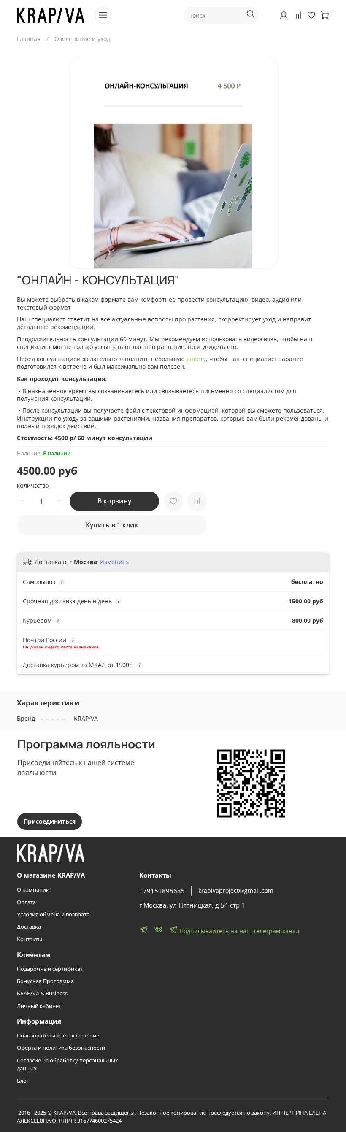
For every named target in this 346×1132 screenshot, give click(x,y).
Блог (23, 1080)
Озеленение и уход (82, 39)
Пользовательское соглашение (58, 1035)
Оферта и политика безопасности (61, 1047)
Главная (29, 39)
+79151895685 (162, 890)
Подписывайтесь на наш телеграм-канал (238, 931)
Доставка (29, 926)
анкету (196, 359)
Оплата (26, 902)
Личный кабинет (39, 1006)
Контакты (29, 939)
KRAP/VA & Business (42, 993)
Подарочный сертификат (50, 969)
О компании (33, 889)
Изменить (114, 562)
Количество (33, 486)
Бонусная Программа (45, 981)
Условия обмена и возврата (53, 914)
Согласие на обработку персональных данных (67, 1064)
